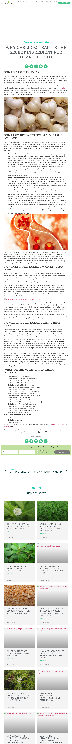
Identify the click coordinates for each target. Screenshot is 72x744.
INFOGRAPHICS (45, 4)
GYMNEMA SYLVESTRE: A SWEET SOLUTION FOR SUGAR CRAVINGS (18, 569)
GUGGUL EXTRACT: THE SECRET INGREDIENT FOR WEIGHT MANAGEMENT (18, 611)
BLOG (54, 1)
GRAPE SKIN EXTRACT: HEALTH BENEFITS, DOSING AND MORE (19, 653)
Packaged (46, 451)
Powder (6, 426)
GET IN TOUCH (53, 4)
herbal (63, 88)
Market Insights (43, 453)
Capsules (61, 424)
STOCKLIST (48, 1)
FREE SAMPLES (31, 1)
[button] (27, 66)
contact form (8, 432)
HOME (19, 1)
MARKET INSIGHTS (40, 1)
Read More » (10, 531)
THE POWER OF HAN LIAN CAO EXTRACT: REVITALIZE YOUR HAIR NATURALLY (18, 526)
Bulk (39, 451)
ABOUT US (24, 1)
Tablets (54, 424)
